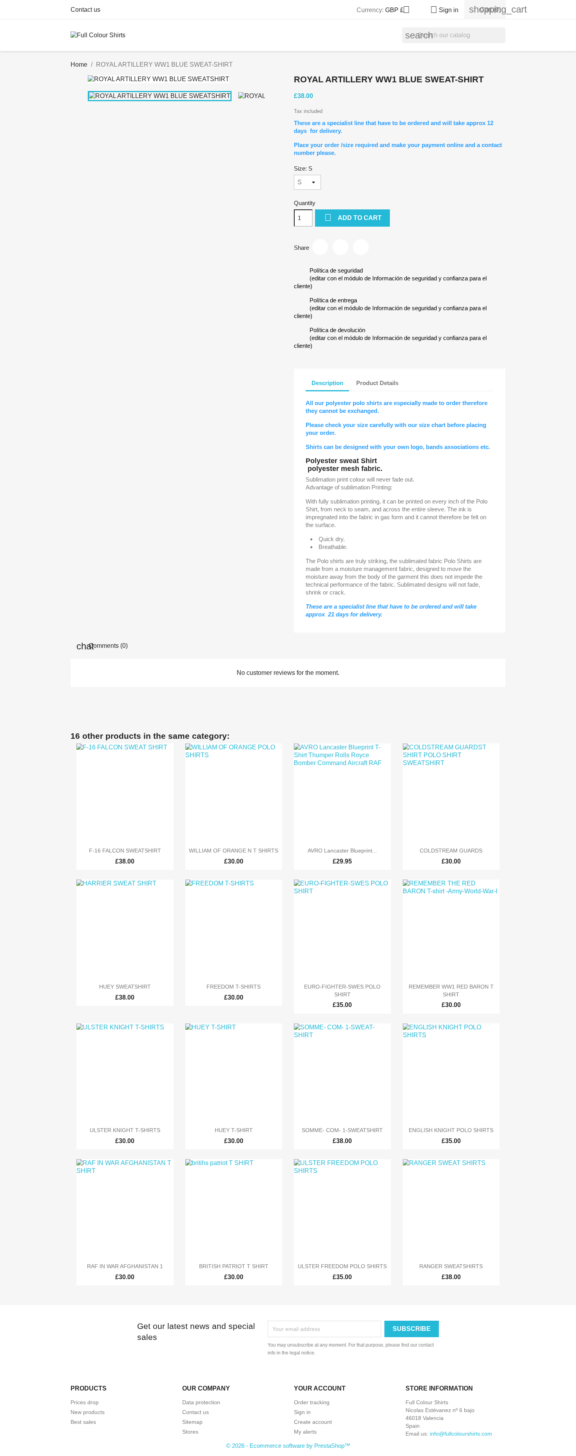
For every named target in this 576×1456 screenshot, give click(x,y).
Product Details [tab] (377, 383)
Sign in (302, 1412)
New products (88, 1412)
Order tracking (312, 1402)
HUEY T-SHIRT (234, 1130)
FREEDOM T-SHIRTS (233, 986)
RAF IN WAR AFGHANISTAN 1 (125, 1266)
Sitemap (192, 1422)
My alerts (305, 1432)
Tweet (340, 247)
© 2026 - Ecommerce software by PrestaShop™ (288, 1445)
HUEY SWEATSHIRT (125, 986)
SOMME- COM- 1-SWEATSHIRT (342, 1130)
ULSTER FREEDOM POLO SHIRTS (342, 1266)
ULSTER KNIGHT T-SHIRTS (125, 1130)
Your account (320, 1388)
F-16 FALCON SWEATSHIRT (125, 850)
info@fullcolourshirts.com (461, 1434)
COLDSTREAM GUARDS (451, 850)
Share (320, 247)
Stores (190, 1432)
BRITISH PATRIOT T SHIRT (233, 1266)
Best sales (83, 1422)
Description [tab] (327, 383)
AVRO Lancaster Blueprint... (342, 850)
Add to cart (353, 217)
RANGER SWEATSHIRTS (451, 1266)
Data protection (201, 1402)
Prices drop (85, 1402)
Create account (313, 1422)
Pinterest (361, 247)
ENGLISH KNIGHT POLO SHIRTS (451, 1130)
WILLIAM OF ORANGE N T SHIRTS (233, 850)
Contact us (85, 9)
